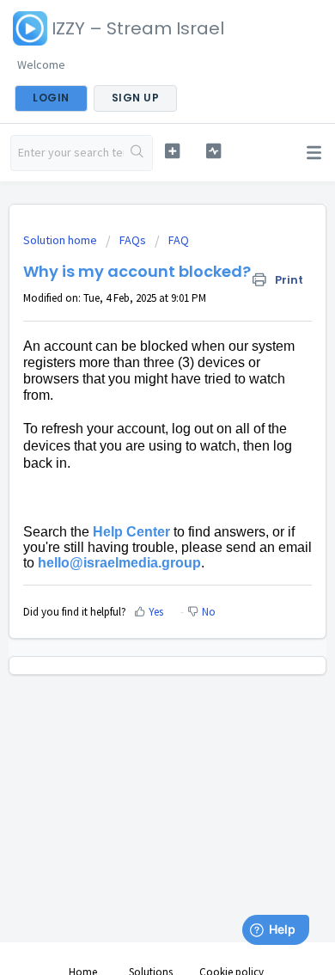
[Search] (138, 153)
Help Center (131, 531)
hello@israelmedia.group (119, 562)
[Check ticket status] (213, 151)
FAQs (132, 240)
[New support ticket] (172, 151)
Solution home (61, 240)
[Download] (135, 477)
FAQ (178, 240)
